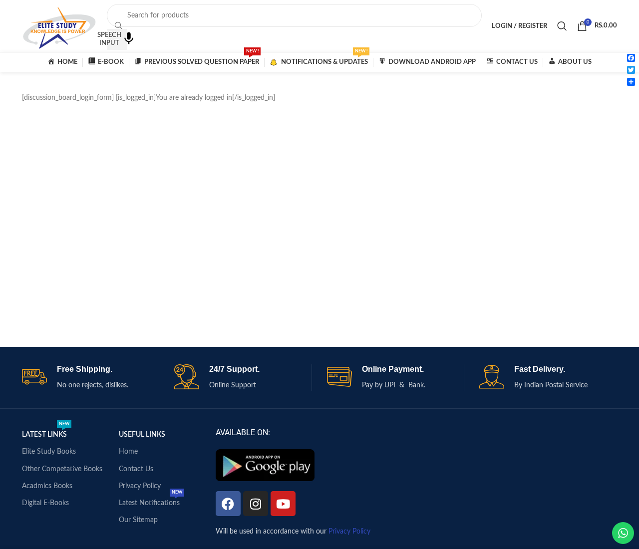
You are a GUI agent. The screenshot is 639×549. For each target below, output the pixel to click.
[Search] (562, 26)
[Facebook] (228, 503)
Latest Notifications (150, 501)
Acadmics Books (47, 486)
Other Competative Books (62, 469)
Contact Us (136, 469)
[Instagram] (255, 503)
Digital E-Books (45, 503)
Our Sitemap (138, 520)
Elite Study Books (49, 451)
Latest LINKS (45, 432)
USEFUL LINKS (142, 434)
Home (128, 451)
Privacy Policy (140, 486)
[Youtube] (283, 503)
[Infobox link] (90, 377)
